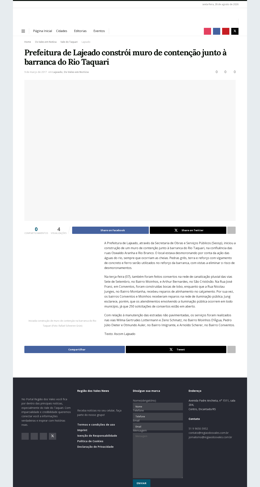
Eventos (99, 31)
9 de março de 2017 (35, 72)
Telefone (138, 410)
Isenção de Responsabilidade (97, 435)
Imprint (82, 430)
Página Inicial (42, 31)
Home (27, 41)
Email (136, 420)
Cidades (61, 31)
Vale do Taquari (69, 41)
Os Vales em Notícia (46, 41)
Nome (144, 400)
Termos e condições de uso (96, 424)
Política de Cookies (90, 441)
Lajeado (86, 41)
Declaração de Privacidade (95, 446)
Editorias (80, 31)
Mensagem (140, 430)
